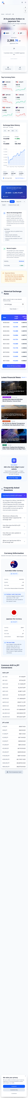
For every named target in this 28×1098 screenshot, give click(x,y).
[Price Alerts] (22, 2)
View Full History (19, 178)
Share (12, 201)
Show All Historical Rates (14, 366)
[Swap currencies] (14, 33)
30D (9, 130)
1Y (16, 130)
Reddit (4, 205)
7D (5, 130)
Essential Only (14, 1090)
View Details (13, 309)
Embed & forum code (13, 205)
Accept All (14, 1086)
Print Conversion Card (15, 772)
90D (13, 130)
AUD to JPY (8, 14)
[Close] (25, 1076)
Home (2, 14)
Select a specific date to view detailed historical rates (12, 300)
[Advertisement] (14, 8)
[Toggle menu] (25, 2)
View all (23, 377)
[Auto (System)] (25, 10)
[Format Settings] (25, 7)
